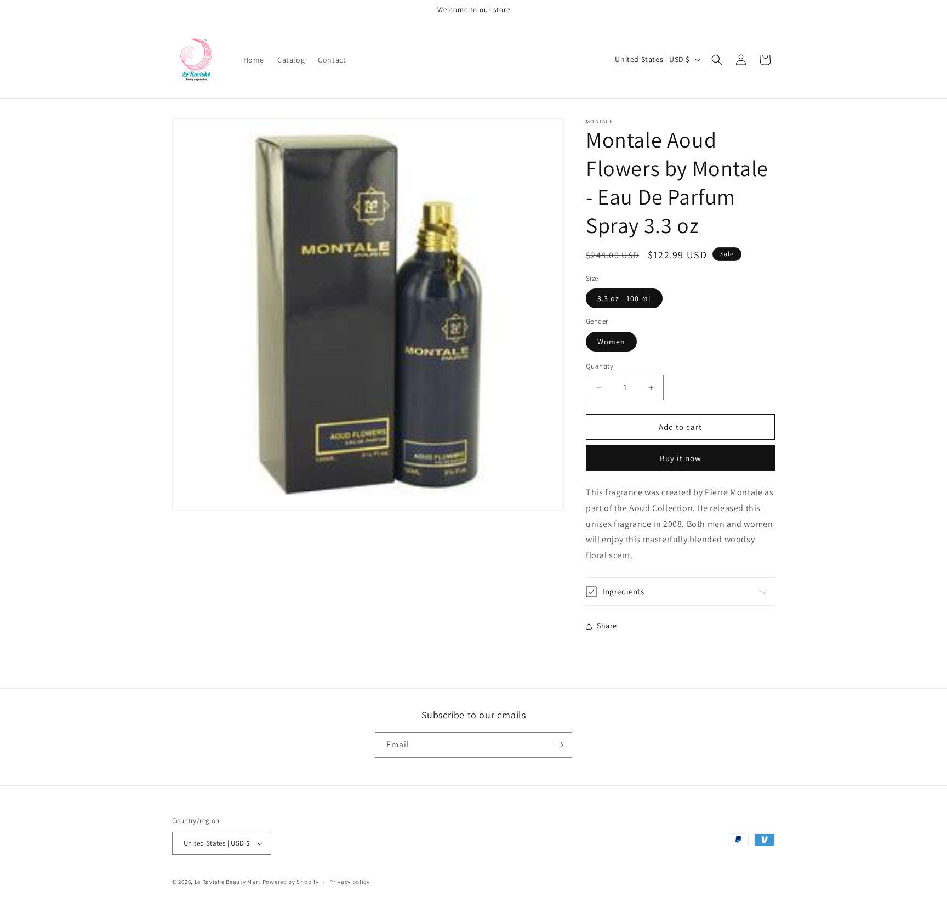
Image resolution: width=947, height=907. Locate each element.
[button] (717, 60)
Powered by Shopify (291, 882)
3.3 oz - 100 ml (624, 298)
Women (611, 342)
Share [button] (607, 626)
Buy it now (680, 458)
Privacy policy (349, 882)
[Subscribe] (559, 745)
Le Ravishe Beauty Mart (228, 882)
